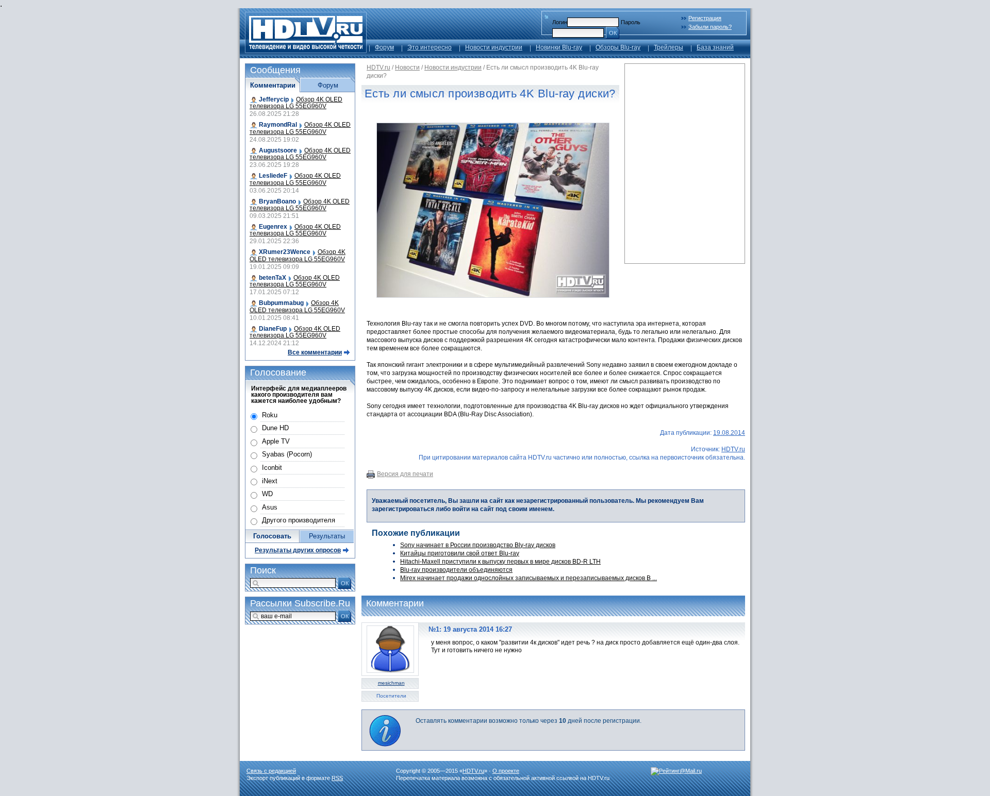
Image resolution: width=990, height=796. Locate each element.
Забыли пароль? (710, 27)
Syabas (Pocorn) (287, 454)
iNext (269, 481)
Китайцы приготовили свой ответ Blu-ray (459, 553)
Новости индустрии (493, 47)
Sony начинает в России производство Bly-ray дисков (477, 545)
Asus (269, 507)
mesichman (391, 683)
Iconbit (272, 467)
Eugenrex (273, 226)
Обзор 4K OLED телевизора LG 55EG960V (296, 103)
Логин (559, 22)
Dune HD (275, 428)
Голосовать (272, 536)
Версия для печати (405, 474)
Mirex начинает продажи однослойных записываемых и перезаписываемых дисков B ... (528, 578)
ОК (613, 33)
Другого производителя (298, 520)
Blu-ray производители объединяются (456, 569)
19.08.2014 (729, 432)
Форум (384, 47)
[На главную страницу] (306, 50)
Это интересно (429, 47)
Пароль (630, 22)
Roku (269, 415)
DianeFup (273, 328)
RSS (337, 778)
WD (267, 494)
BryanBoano (277, 201)
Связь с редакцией (271, 771)
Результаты (327, 536)
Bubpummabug (281, 303)
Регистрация (704, 18)
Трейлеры (668, 47)
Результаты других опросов (298, 550)
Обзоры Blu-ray (618, 47)
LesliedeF (273, 175)
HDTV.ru (378, 67)
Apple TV (276, 441)
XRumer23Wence (284, 252)
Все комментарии (315, 352)
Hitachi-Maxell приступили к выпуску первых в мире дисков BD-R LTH (500, 561)
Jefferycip (274, 99)
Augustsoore (278, 150)
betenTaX (272, 277)
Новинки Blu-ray (559, 47)
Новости (407, 67)
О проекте (505, 771)
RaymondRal (278, 124)
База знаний (715, 47)
